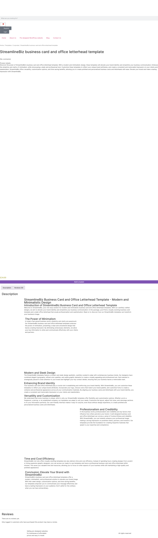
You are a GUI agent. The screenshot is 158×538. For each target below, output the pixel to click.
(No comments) (5, 59)
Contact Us (57, 38)
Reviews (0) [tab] (18, 288)
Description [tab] (7, 288)
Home (4, 38)
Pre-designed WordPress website (31, 38)
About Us (13, 38)
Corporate (16, 45)
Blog (47, 38)
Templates (8, 45)
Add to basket (79, 282)
